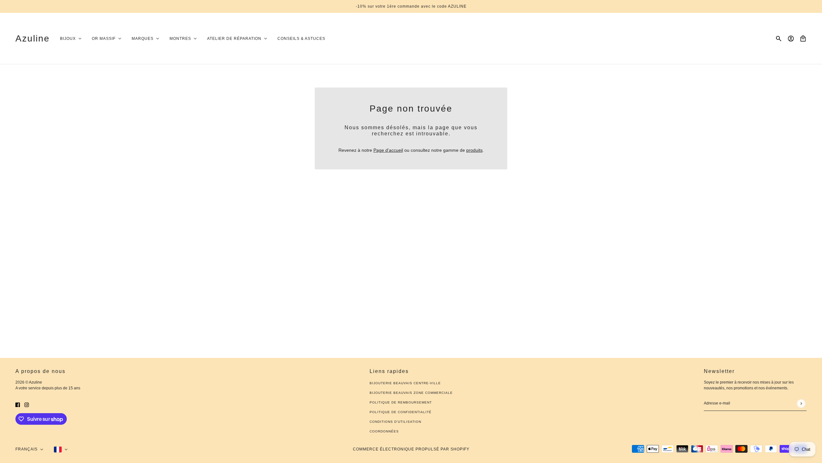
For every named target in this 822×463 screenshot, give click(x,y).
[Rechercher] (778, 38)
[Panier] (803, 38)
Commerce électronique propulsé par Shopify (411, 449)
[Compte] (790, 38)
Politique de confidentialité (401, 412)
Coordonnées (384, 431)
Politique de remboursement (401, 402)
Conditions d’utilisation (395, 421)
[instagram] (26, 405)
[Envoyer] (801, 403)
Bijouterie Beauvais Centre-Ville (405, 383)
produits (474, 150)
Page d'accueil (388, 150)
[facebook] (17, 405)
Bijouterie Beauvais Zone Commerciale (411, 393)
